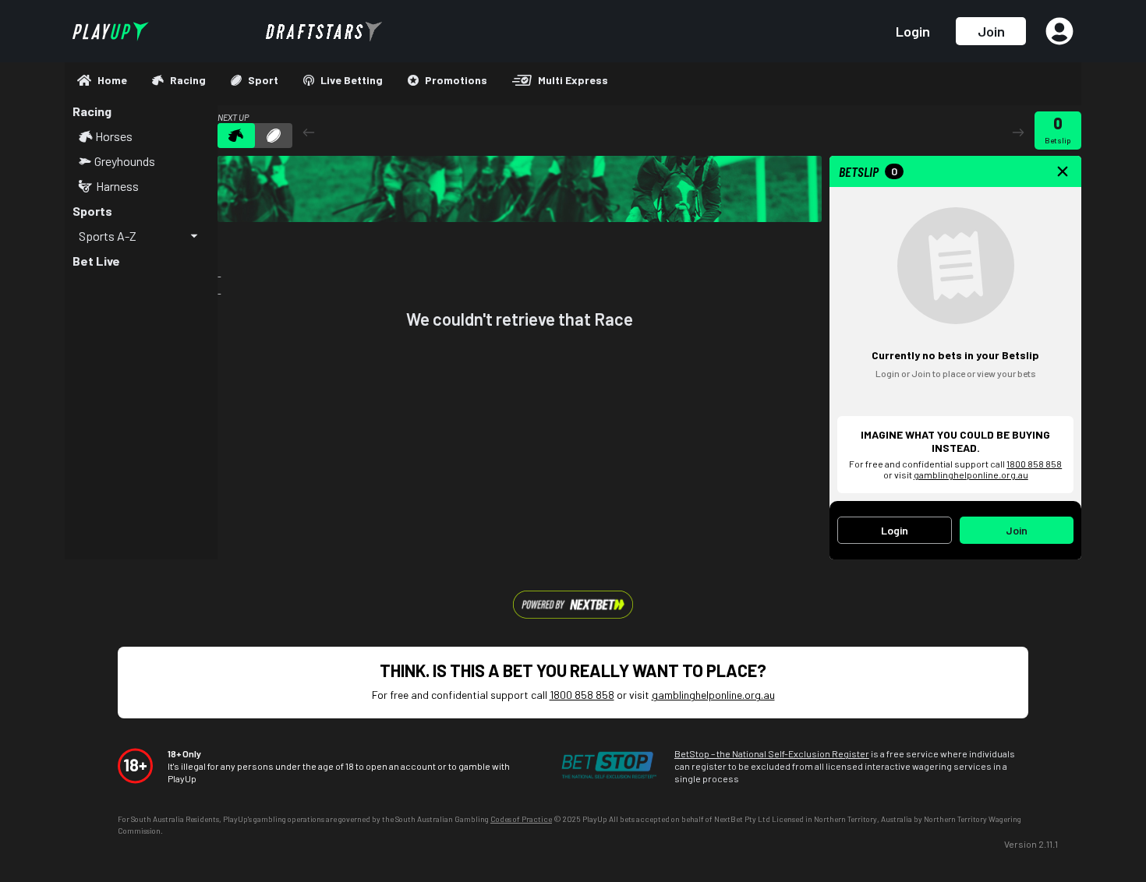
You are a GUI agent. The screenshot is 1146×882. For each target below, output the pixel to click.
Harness (117, 186)
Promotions (456, 79)
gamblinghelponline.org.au (971, 474)
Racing (188, 79)
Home (112, 79)
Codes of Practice (521, 819)
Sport (263, 79)
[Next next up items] (1018, 132)
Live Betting (351, 79)
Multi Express (573, 79)
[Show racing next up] (236, 135)
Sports (92, 210)
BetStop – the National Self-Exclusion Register (771, 753)
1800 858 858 (1034, 463)
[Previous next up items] (308, 132)
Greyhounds (124, 161)
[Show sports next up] (273, 135)
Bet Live (96, 260)
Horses (114, 136)
